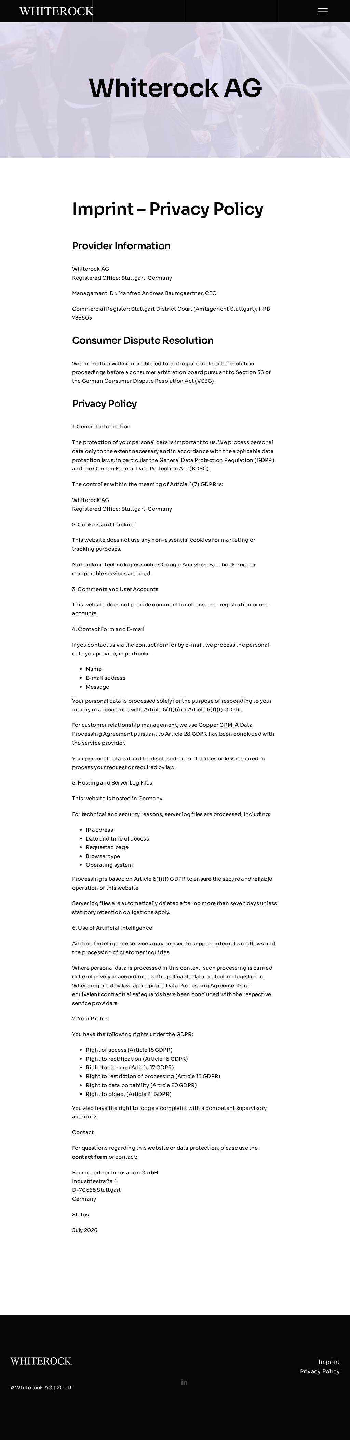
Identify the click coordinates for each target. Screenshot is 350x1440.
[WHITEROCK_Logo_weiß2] (56, 9)
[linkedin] (184, 1382)
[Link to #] (323, 11)
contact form (90, 1157)
